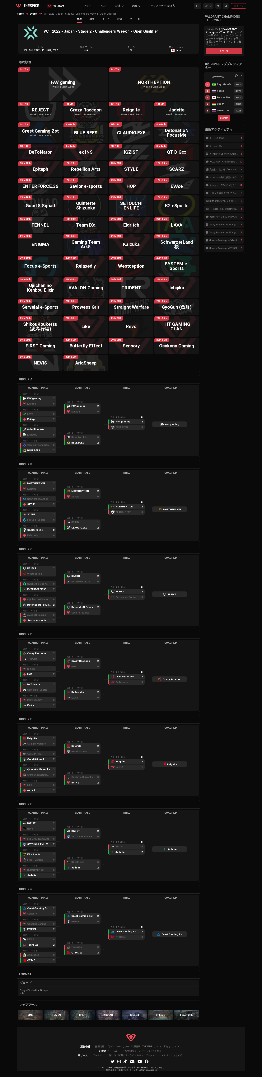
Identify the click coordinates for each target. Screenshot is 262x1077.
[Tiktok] (125, 1061)
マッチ (87, 5)
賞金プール (86, 47)
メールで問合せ (128, 1051)
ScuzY (221, 104)
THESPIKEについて (152, 1046)
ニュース (135, 19)
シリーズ (224, 51)
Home (20, 13)
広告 (116, 1051)
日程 (40, 47)
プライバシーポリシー (117, 1046)
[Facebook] (146, 1061)
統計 (119, 19)
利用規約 (135, 1046)
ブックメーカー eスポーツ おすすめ (163, 1055)
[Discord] (132, 1061)
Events (34, 13)
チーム (106, 19)
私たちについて (172, 1046)
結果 (92, 19)
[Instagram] (119, 1061)
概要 (79, 19)
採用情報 (99, 1046)
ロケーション (176, 47)
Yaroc (220, 91)
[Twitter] (113, 1061)
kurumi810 (223, 97)
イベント (103, 5)
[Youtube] (140, 1061)
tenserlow (223, 110)
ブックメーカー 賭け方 (161, 5)
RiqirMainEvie (224, 84)
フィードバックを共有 (149, 1051)
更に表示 (224, 117)
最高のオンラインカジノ (130, 1055)
